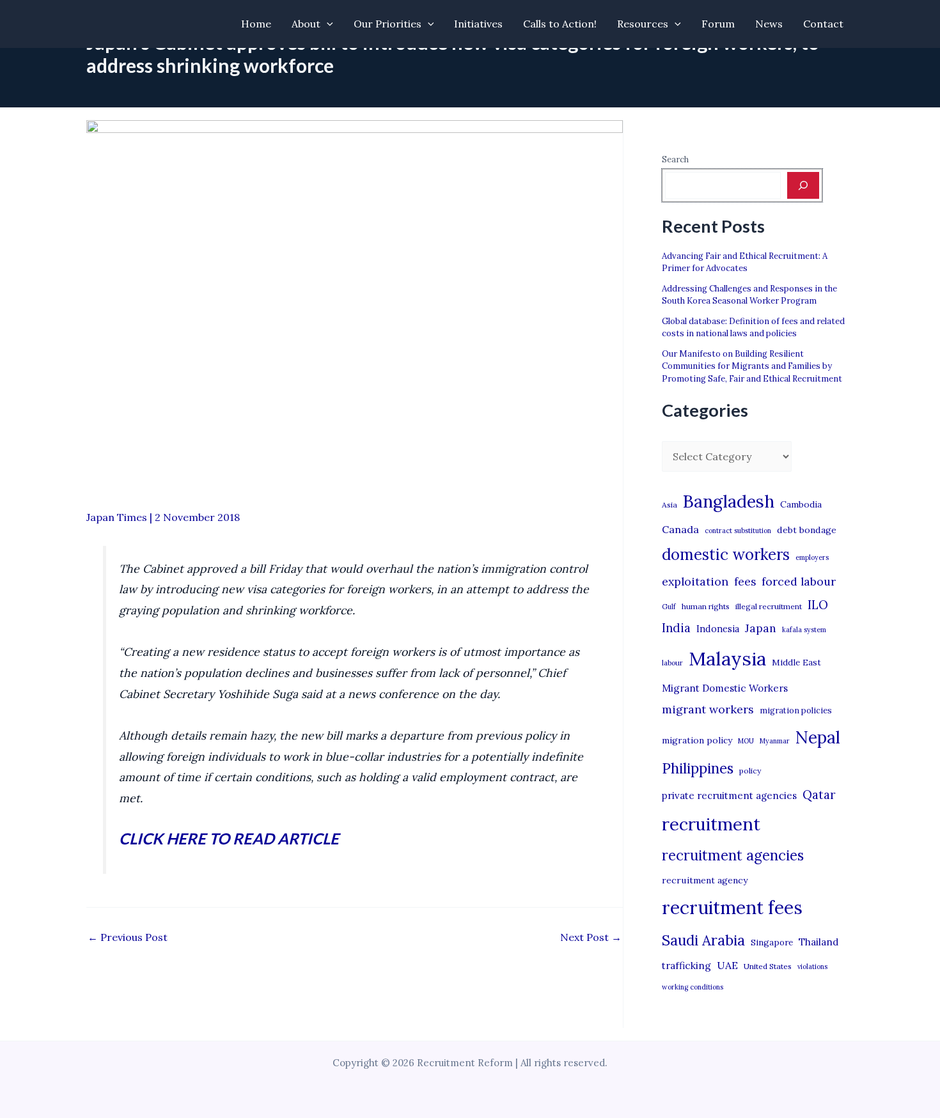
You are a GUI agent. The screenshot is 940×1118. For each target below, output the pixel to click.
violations (812, 966)
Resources (642, 23)
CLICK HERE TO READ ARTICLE (229, 838)
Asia (669, 504)
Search (675, 159)
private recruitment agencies (729, 795)
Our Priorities (387, 23)
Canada (680, 529)
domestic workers (726, 554)
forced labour (799, 581)
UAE (727, 965)
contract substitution (738, 530)
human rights (706, 606)
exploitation (695, 581)
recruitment (711, 824)
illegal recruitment (768, 606)
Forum (718, 23)
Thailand (818, 942)
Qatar (819, 794)
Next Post (591, 937)
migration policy (697, 740)
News (769, 23)
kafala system (804, 629)
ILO (818, 604)
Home (256, 23)
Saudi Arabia (703, 940)
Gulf (669, 606)
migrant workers (708, 709)
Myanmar (775, 740)
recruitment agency (705, 880)
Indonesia (717, 629)
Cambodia (801, 504)
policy (750, 770)
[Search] (803, 185)
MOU (746, 740)
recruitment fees (732, 907)
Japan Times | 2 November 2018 (163, 517)
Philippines (697, 768)
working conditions (692, 986)
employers (812, 557)
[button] (326, 24)
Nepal (817, 737)
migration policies (796, 710)
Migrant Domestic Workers (725, 688)
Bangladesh (728, 501)
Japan (760, 628)
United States (768, 966)
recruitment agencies (733, 855)
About (306, 23)
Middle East (796, 662)
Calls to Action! (560, 23)
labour (672, 662)
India (676, 628)
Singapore (772, 942)
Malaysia (727, 658)
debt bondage (806, 530)
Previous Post (128, 937)
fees (745, 582)
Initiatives (478, 23)
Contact (823, 23)
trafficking (686, 965)
